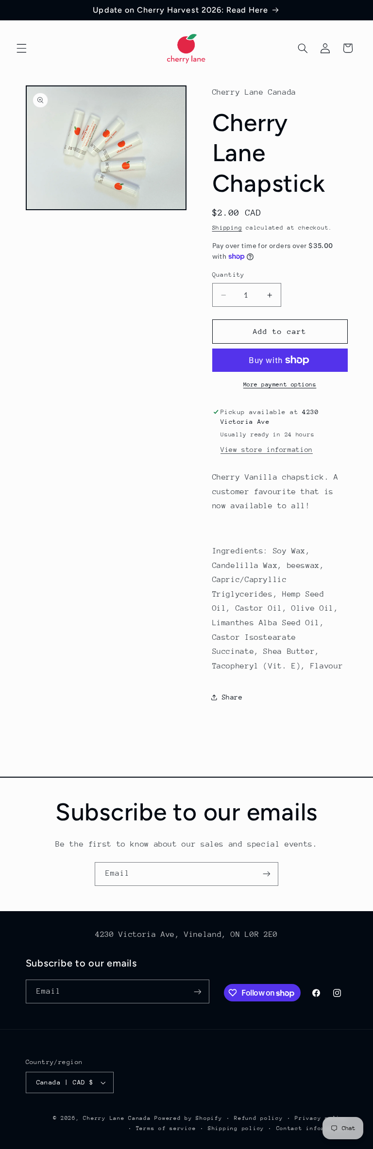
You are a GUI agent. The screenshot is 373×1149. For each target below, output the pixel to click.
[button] (21, 48)
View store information (266, 449)
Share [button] (232, 697)
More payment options (280, 384)
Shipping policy (236, 1128)
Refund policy (258, 1118)
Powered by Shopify (188, 1118)
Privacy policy (321, 1118)
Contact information (312, 1128)
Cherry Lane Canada (117, 1118)
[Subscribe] (266, 874)
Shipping (227, 227)
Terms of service (166, 1128)
